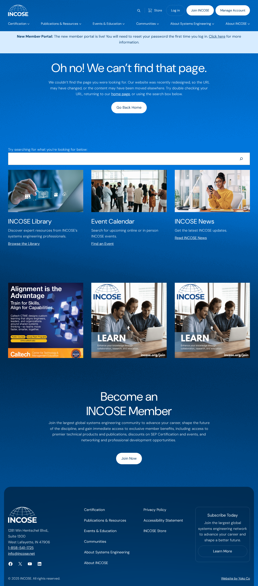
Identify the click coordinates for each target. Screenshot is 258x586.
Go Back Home (129, 107)
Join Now (129, 458)
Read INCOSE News (191, 237)
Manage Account (232, 10)
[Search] (241, 159)
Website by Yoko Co (235, 578)
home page (120, 94)
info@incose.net (21, 553)
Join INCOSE (200, 10)
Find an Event (102, 243)
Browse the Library (24, 243)
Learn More (222, 551)
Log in (175, 10)
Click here (217, 36)
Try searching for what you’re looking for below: (47, 149)
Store (158, 10)
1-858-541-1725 (21, 547)
